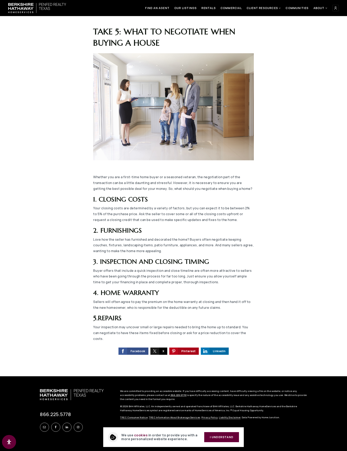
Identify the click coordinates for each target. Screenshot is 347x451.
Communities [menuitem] (297, 8)
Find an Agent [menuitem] (157, 8)
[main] (173, 188)
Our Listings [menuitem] (185, 8)
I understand (221, 437)
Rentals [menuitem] (208, 8)
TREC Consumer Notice (134, 417)
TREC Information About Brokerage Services (174, 417)
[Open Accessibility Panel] (9, 442)
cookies (141, 435)
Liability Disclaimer (230, 417)
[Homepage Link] (37, 7)
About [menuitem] (319, 8)
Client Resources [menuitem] (263, 8)
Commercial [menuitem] (231, 8)
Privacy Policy (209, 417)
